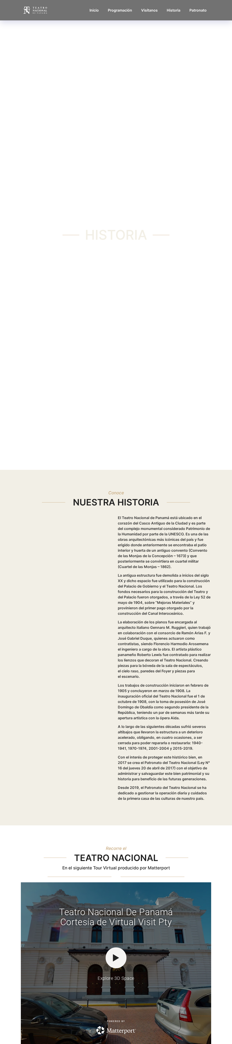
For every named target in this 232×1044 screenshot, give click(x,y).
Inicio (94, 10)
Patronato (198, 10)
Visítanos (149, 10)
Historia (173, 10)
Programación (120, 10)
